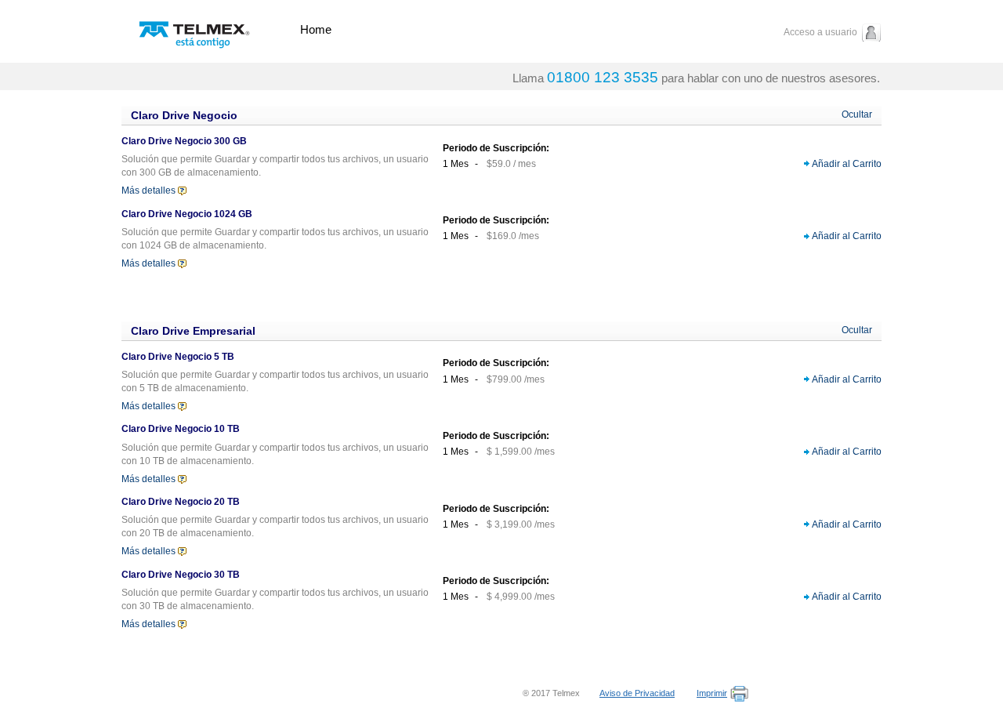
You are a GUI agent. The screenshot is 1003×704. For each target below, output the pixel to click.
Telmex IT (194, 29)
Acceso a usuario (820, 32)
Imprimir (712, 693)
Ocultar (857, 114)
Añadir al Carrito (847, 163)
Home (315, 29)
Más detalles (148, 190)
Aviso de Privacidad (637, 693)
